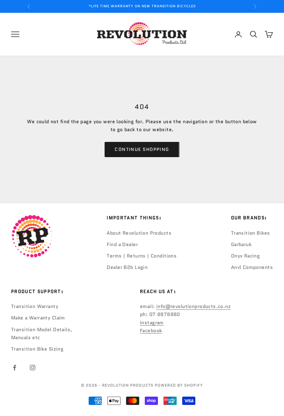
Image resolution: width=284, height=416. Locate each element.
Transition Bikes (250, 232)
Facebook (151, 330)
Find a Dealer (122, 244)
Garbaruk (241, 244)
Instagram (152, 322)
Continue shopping (142, 149)
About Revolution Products (139, 232)
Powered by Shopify (179, 385)
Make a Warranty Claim (38, 317)
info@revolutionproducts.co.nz (193, 306)
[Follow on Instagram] (32, 367)
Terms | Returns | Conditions (142, 255)
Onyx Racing (245, 255)
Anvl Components (252, 267)
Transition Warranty (34, 306)
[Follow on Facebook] (14, 367)
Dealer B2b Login (127, 267)
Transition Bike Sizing (37, 348)
